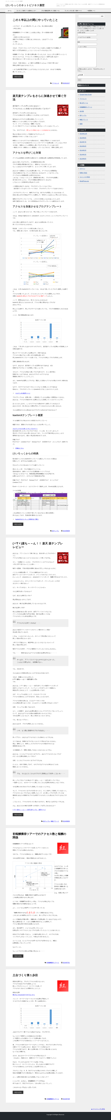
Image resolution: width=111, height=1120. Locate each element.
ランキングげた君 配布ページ (73, 10)
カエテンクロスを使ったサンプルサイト (25, 428)
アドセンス (55, 83)
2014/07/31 (66, 962)
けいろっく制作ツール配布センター (26, 10)
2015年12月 (83, 133)
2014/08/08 (66, 531)
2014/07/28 (66, 1099)
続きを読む (18, 76)
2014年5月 (83, 150)
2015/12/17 (66, 83)
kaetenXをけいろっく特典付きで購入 (27, 519)
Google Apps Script (85, 94)
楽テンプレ (55, 531)
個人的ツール (84, 103)
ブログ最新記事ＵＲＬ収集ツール (50, 10)
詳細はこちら (19, 448)
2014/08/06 (66, 821)
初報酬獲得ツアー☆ (53, 962)
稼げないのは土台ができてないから (24, 994)
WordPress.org (84, 181)
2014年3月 (83, 154)
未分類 (82, 111)
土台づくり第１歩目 (25, 975)
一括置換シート (91, 10)
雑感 (81, 124)
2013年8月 (83, 159)
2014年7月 (83, 142)
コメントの (85, 177)
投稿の (83, 173)
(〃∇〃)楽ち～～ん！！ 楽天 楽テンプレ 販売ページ (29, 809)
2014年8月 (83, 138)
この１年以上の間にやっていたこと (35, 19)
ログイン (82, 168)
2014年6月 (83, 146)
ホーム (9, 10)
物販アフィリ (55, 821)
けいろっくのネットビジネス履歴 (25, 5)
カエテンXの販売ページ (22, 393)
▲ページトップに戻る (98, 1109)
